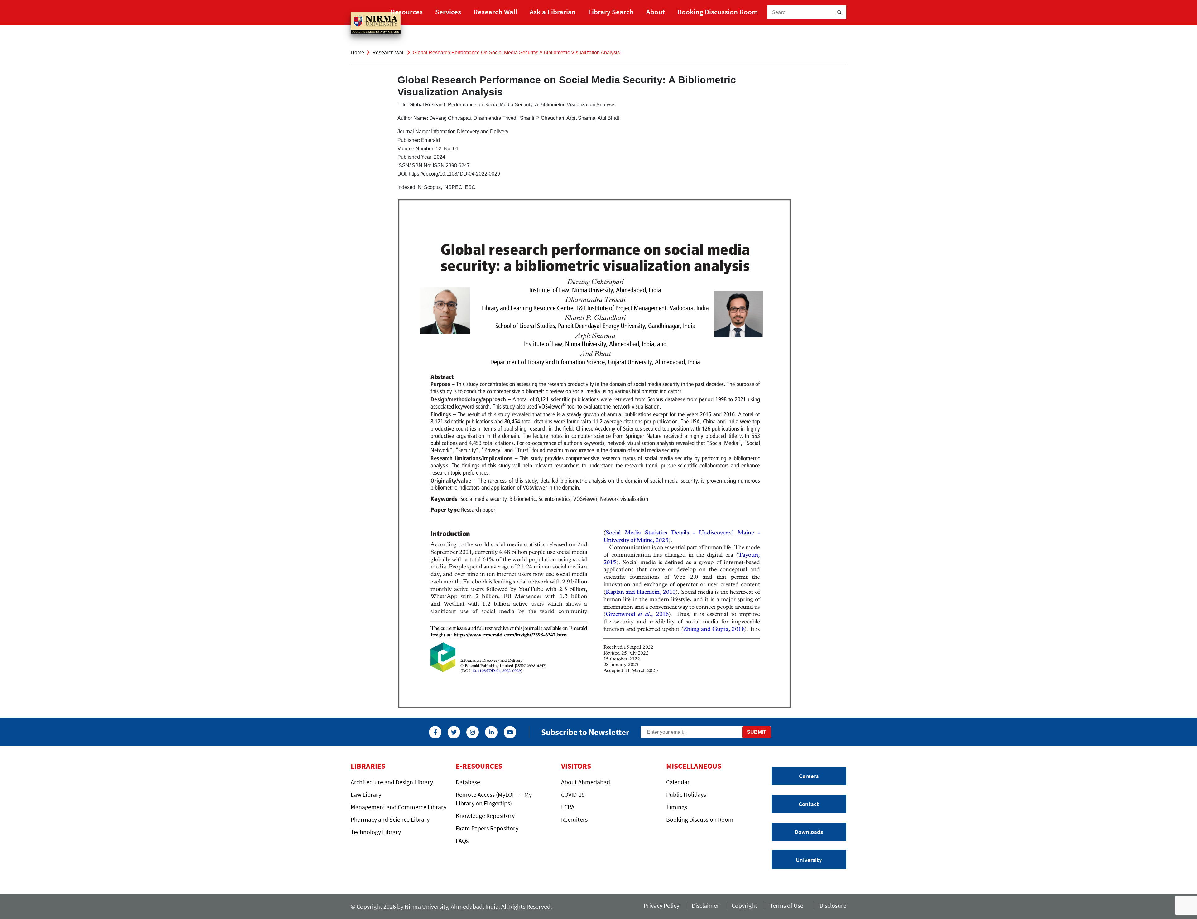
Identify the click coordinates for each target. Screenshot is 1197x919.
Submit (756, 732)
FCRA (567, 807)
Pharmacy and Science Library (390, 819)
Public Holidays (686, 794)
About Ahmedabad (585, 782)
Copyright (744, 905)
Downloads (809, 831)
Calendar (678, 782)
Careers (809, 776)
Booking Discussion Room (717, 11)
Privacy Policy (661, 905)
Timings (676, 807)
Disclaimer (705, 905)
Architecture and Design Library (392, 782)
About (655, 11)
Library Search (611, 11)
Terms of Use (788, 905)
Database (468, 782)
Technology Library (376, 832)
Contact (809, 804)
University (809, 859)
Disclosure (833, 905)
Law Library (366, 794)
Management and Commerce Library (398, 807)
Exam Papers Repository (487, 828)
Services (448, 11)
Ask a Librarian (553, 11)
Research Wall (495, 11)
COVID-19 (573, 794)
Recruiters (574, 819)
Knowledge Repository (485, 816)
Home (357, 52)
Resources (407, 11)
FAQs (462, 840)
